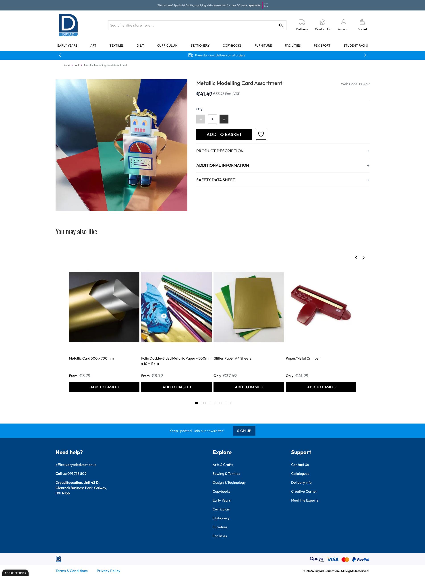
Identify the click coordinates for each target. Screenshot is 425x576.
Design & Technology (229, 482)
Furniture (263, 45)
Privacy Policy (108, 570)
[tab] (196, 403)
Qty (199, 109)
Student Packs (356, 45)
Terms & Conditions (72, 570)
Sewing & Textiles (226, 473)
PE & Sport (322, 45)
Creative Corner (304, 491)
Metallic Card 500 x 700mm (91, 358)
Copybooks (232, 45)
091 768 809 (77, 473)
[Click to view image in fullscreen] (121, 145)
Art (93, 45)
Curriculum (167, 45)
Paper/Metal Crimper (303, 358)
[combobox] (197, 25)
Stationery (200, 45)
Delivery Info (301, 482)
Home (66, 65)
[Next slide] (363, 257)
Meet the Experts (304, 500)
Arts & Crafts (223, 464)
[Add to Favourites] (261, 134)
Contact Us (300, 464)
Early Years (67, 45)
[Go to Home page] (68, 25)
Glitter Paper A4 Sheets (232, 358)
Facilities (293, 45)
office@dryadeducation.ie (76, 464)
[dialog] (15, 573)
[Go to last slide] (356, 257)
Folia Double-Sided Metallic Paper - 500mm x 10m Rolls (176, 361)
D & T (140, 45)
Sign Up (244, 430)
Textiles (117, 45)
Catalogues (300, 473)
